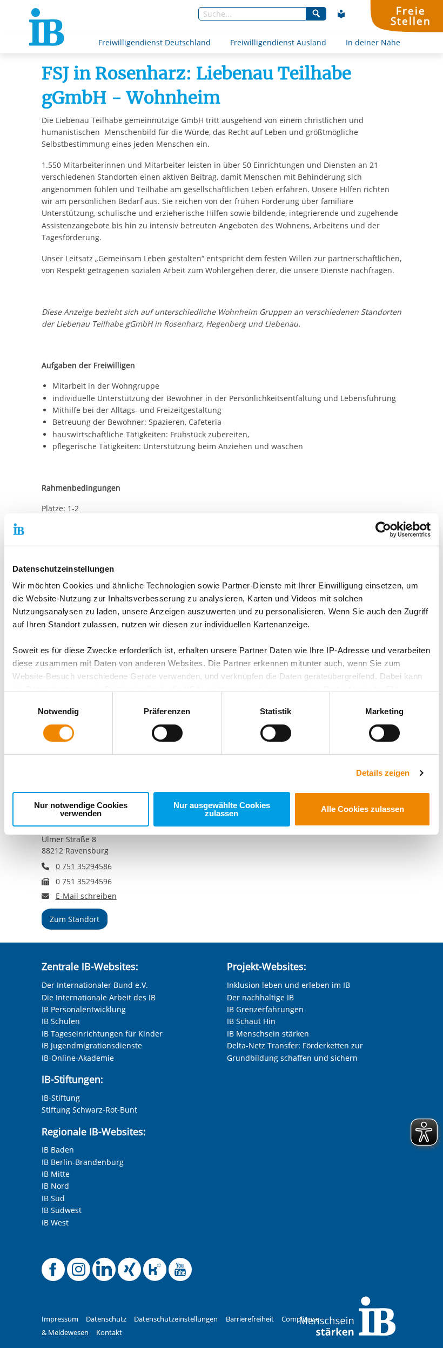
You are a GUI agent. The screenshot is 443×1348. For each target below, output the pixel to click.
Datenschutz (106, 1319)
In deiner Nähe (373, 42)
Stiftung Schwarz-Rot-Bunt (89, 1110)
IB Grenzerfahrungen (265, 1009)
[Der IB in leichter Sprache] (341, 14)
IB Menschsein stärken (268, 1033)
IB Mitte (56, 1174)
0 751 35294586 (84, 866)
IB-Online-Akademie (78, 1058)
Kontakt (109, 1332)
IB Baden (58, 1149)
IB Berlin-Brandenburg (83, 1162)
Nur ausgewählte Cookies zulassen (221, 809)
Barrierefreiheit (250, 1319)
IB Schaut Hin (251, 1021)
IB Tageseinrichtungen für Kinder (102, 1033)
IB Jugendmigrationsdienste (92, 1045)
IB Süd (53, 1198)
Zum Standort (74, 919)
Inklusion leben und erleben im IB (288, 985)
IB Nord (55, 1186)
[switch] (167, 733)
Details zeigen (383, 772)
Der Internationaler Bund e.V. (95, 985)
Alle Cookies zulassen (362, 809)
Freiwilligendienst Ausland (278, 42)
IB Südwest (62, 1210)
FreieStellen (411, 16)
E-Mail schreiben (86, 896)
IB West (55, 1222)
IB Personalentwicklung (84, 1009)
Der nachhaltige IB (260, 997)
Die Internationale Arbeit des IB (99, 997)
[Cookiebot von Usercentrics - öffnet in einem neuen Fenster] (383, 529)
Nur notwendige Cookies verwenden (80, 809)
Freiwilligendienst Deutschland (154, 42)
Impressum (60, 1319)
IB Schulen (61, 1021)
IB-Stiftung (61, 1098)
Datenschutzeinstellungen (176, 1319)
